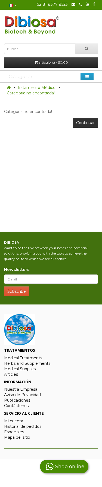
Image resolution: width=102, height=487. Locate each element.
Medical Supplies (20, 368)
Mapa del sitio (17, 437)
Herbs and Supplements (27, 363)
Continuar (85, 122)
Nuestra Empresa (20, 389)
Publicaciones (17, 400)
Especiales (14, 431)
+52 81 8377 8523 (51, 4)
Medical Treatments (23, 357)
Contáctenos (16, 405)
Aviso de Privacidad (22, 394)
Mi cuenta (13, 421)
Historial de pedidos (22, 426)
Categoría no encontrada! (31, 93)
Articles (11, 374)
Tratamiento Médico (36, 87)
